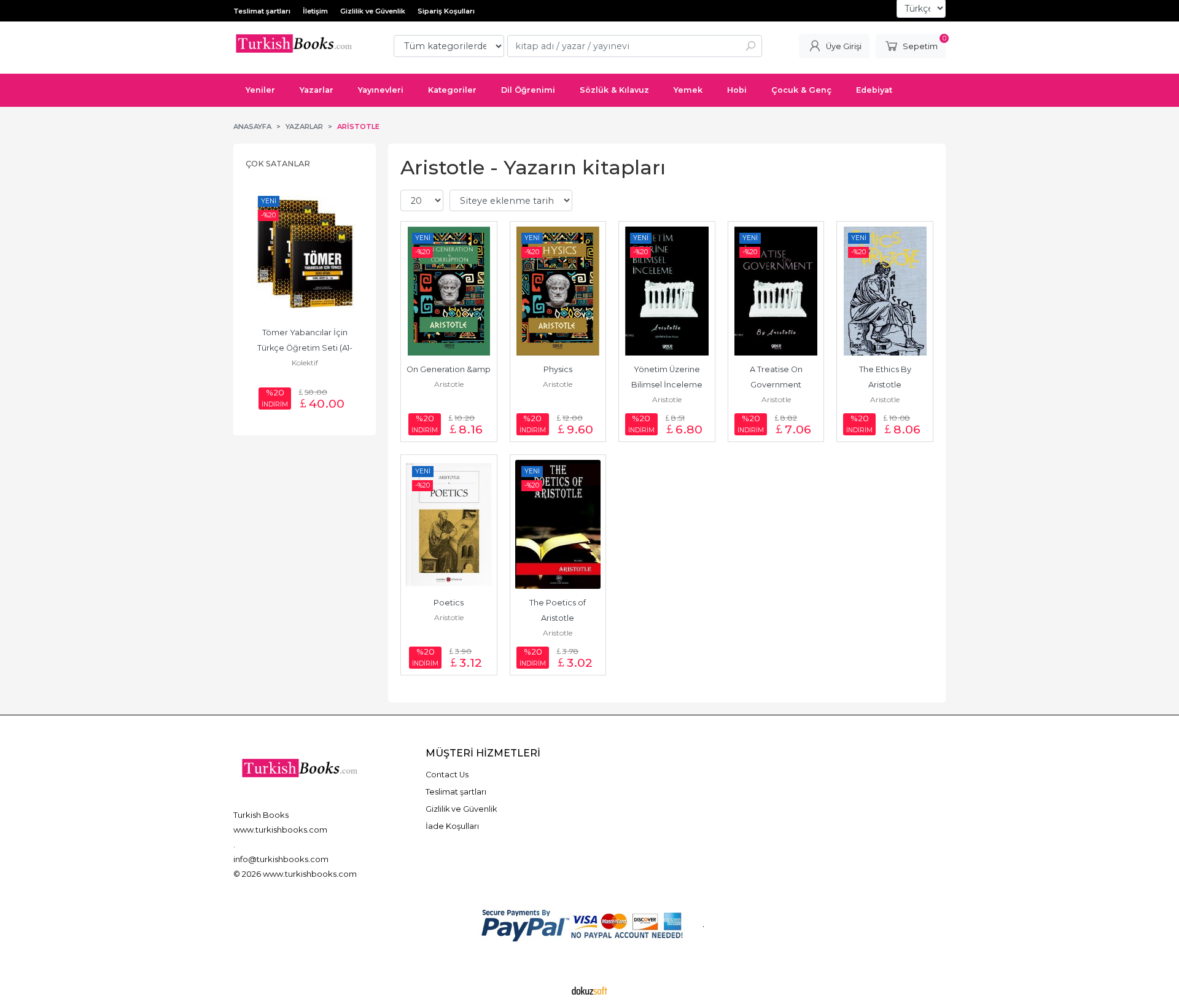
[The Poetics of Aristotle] (558, 524)
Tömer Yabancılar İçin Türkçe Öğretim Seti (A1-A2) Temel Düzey (304, 348)
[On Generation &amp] (449, 291)
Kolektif (305, 362)
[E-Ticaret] (589, 990)
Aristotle (449, 384)
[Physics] (558, 291)
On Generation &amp (449, 369)
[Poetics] (449, 524)
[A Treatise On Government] (776, 291)
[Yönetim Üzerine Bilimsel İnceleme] (667, 291)
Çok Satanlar (278, 163)
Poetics (449, 602)
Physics (557, 369)
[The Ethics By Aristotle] (885, 291)
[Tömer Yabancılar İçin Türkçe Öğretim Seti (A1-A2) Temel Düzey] (304, 254)
